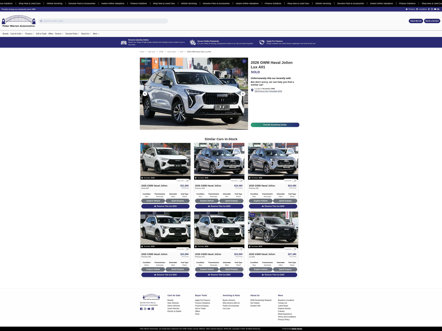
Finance (412, 9)
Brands (6, 34)
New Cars (151, 52)
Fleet (197, 314)
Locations (423, 9)
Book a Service (432, 21)
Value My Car (416, 21)
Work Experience (285, 314)
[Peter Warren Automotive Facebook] (429, 9)
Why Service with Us (231, 303)
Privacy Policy (284, 320)
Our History (255, 303)
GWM (161, 52)
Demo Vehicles (173, 306)
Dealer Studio (297, 329)
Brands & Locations (286, 300)
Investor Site (255, 306)
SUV (181, 52)
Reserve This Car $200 (167, 206)
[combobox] (103, 20)
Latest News (283, 306)
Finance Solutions (202, 303)
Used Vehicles (173, 308)
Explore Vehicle (153, 201)
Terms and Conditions (287, 317)
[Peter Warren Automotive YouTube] (435, 9)
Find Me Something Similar (275, 125)
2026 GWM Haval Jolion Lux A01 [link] (199, 52)
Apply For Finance (202, 300)
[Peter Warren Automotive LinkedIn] (438, 9)
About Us (85, 34)
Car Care (226, 308)
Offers (50, 34)
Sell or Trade (41, 34)
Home (142, 52)
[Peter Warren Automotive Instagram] (432, 9)
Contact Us (282, 303)
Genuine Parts (71, 34)
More (95, 34)
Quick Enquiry (178, 201)
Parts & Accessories (231, 306)
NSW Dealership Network (260, 300)
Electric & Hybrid (174, 311)
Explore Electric (284, 308)
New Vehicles (173, 303)
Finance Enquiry (202, 306)
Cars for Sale (15, 34)
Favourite (180, 180)
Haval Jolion (171, 52)
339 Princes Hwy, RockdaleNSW (268, 91)
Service (58, 34)
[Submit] (41, 20)
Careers (281, 311)
